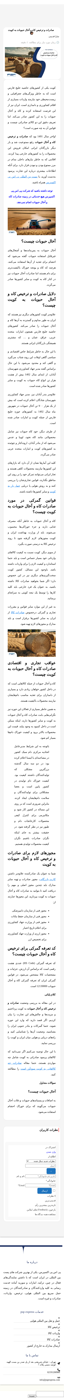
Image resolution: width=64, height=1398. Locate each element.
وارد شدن (51, 1152)
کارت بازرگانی (48, 879)
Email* (21, 1185)
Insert (32, 1396)
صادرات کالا (17, 612)
